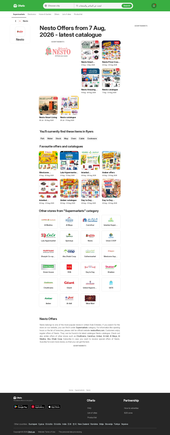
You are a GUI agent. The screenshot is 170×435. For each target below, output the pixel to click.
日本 (69, 424)
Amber (99, 336)
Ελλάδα (49, 424)
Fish (42, 138)
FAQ (89, 408)
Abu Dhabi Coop (54, 339)
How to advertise (131, 408)
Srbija (101, 424)
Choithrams (81, 336)
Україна (124, 424)
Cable (81, 138)
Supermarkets (82, 327)
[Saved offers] (154, 5)
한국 (75, 424)
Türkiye (117, 424)
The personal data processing (70, 432)
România (94, 424)
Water (50, 138)
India (64, 424)
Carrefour (91, 336)
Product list (78, 14)
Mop (66, 138)
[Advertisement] (58, 60)
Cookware (92, 138)
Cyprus (41, 424)
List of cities (66, 14)
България (33, 424)
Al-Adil (105, 336)
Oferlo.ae (31, 432)
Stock (58, 138)
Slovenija (109, 424)
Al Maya (113, 336)
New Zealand (83, 424)
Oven (73, 138)
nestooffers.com (97, 330)
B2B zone (128, 413)
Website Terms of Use (46, 432)
